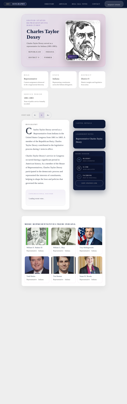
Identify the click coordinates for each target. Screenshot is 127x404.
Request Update (114, 4)
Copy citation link (89, 183)
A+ (48, 115)
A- (35, 115)
